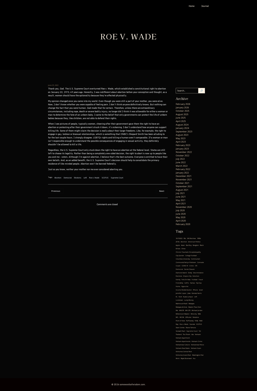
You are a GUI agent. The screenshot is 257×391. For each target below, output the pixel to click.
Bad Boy (189, 245)
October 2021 (182, 183)
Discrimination (198, 273)
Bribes (178, 249)
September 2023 (184, 131)
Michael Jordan (197, 310)
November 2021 (184, 179)
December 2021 (183, 176)
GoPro (186, 283)
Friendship (179, 283)
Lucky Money (188, 300)
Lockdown (179, 300)
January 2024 (182, 128)
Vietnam (198, 334)
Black (202, 245)
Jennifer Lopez (181, 293)
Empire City (187, 276)
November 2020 (184, 207)
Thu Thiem (186, 334)
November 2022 (184, 152)
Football (194, 280)
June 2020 (181, 213)
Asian (183, 245)
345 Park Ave (191, 238)
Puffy (196, 321)
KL (176, 297)
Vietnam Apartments (183, 341)
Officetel (188, 317)
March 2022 (182, 165)
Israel (201, 290)
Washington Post (197, 355)
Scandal (192, 324)
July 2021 (180, 193)
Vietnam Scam (196, 348)
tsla (192, 334)
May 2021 (180, 200)
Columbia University (183, 259)
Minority (194, 314)
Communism (195, 259)
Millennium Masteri (183, 314)
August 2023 (182, 134)
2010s (177, 242)
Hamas (192, 283)
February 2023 (183, 145)
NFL (177, 317)
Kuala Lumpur (188, 297)
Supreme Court (117, 177)
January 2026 (182, 107)
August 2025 (182, 114)
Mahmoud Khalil (181, 304)
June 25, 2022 (53, 85)
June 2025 (181, 117)
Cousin (178, 266)
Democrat (68, 177)
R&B (200, 321)
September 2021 (184, 186)
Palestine (196, 317)
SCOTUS (105, 177)
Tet (200, 331)
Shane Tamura (191, 328)
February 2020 (183, 224)
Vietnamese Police (197, 345)
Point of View (180, 321)
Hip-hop (199, 283)
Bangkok (196, 245)
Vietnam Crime (197, 341)
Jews (189, 293)
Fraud (201, 280)
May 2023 (180, 138)
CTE (196, 266)
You (194, 358)
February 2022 (183, 169)
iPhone (195, 290)
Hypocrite (184, 286)
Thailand (179, 334)
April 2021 (181, 203)
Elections (77, 177)
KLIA (180, 297)
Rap (177, 324)
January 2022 (182, 172)
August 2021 (182, 189)
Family (178, 280)
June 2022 (181, 162)
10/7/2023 (179, 238)
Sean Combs (180, 328)
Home (191, 6)
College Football (191, 256)
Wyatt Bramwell (186, 358)
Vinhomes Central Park (184, 352)
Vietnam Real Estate (183, 348)
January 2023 (182, 148)
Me (177, 310)
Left (85, 177)
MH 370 (187, 310)
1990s (199, 238)
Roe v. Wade (94, 177)
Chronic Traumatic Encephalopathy (188, 252)
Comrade (200, 262)
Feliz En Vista (186, 280)
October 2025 (182, 110)
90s (185, 238)
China (183, 249)
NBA (199, 314)
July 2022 (180, 158)
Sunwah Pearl (180, 331)
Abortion (57, 177)
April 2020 (181, 220)
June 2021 (181, 196)
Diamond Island (181, 273)
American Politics (194, 242)
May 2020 (180, 217)
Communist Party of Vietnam (186, 262)
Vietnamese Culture (183, 345)
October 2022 (182, 155)
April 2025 (181, 121)
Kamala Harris (196, 293)
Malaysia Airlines (181, 307)
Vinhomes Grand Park (183, 355)
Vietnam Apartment (183, 338)
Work (177, 358)
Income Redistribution (184, 290)
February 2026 (183, 104)
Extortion (196, 276)
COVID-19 (185, 266)
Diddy (190, 273)
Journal (205, 6)
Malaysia (191, 304)
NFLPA (182, 317)
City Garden (180, 256)
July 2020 (180, 210)
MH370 (181, 310)
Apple (178, 245)
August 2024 (182, 124)
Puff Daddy (190, 321)
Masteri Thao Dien (194, 307)
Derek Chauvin (189, 269)
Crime (191, 266)
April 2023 (181, 141)
